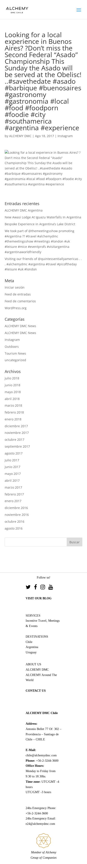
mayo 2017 (13, 474)
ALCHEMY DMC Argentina (24, 210)
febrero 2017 (14, 494)
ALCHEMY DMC (20, 136)
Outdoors (12, 346)
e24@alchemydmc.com (40, 823)
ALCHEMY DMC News (20, 326)
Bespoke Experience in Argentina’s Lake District (40, 224)
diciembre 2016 (16, 508)
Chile (29, 642)
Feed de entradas (18, 294)
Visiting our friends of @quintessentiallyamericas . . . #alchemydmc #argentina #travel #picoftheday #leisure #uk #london (43, 264)
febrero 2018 (14, 412)
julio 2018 (12, 378)
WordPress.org (16, 308)
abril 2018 (12, 399)
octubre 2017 (14, 439)
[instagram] (44, 588)
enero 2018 (13, 419)
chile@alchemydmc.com (41, 755)
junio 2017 (12, 467)
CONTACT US (36, 690)
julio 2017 (12, 460)
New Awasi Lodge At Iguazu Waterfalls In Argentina (43, 217)
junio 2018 (12, 385)
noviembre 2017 (17, 433)
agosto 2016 (14, 528)
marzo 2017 (13, 487)
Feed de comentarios (20, 301)
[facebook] (37, 588)
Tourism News (15, 353)
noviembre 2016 (17, 515)
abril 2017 (12, 480)
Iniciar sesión (15, 287)
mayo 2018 (13, 392)
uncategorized (15, 360)
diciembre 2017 (16, 426)
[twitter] (30, 588)
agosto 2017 (14, 453)
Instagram (65, 136)
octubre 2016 (14, 521)
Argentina (32, 647)
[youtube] (50, 588)
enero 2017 (13, 501)
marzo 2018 (13, 405)
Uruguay (31, 652)
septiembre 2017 (17, 446)
